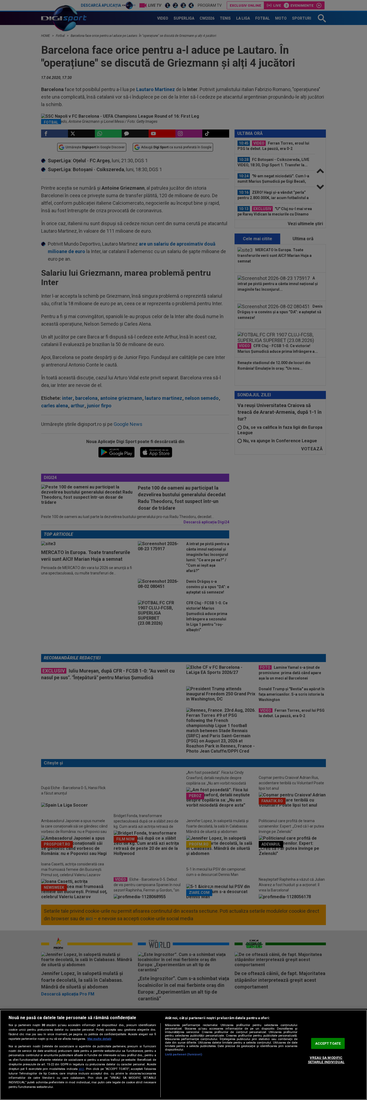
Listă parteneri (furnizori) (183, 1054)
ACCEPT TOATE (328, 1043)
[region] (183, 1055)
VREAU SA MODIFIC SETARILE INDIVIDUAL (326, 1060)
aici (81, 1069)
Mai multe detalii (99, 1039)
